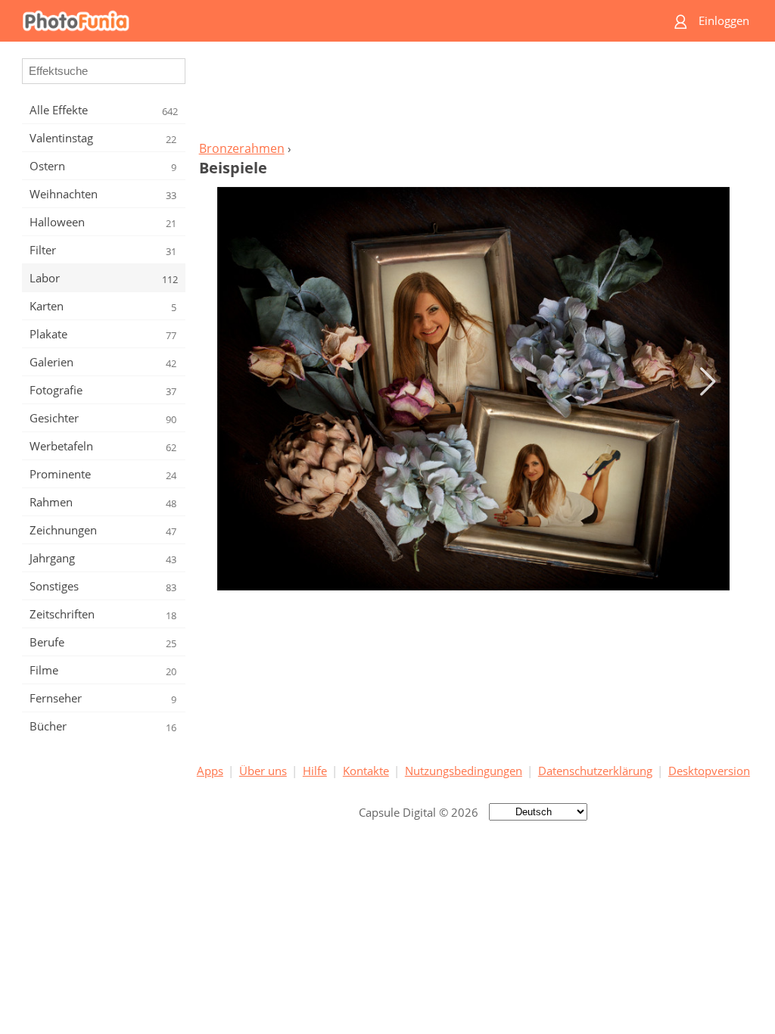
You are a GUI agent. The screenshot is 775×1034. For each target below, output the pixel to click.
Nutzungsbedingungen (463, 770)
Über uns (263, 770)
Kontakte (366, 770)
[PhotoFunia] (329, 21)
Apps (210, 770)
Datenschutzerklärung (595, 770)
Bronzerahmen (242, 148)
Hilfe (315, 770)
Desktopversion (709, 770)
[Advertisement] (473, 95)
